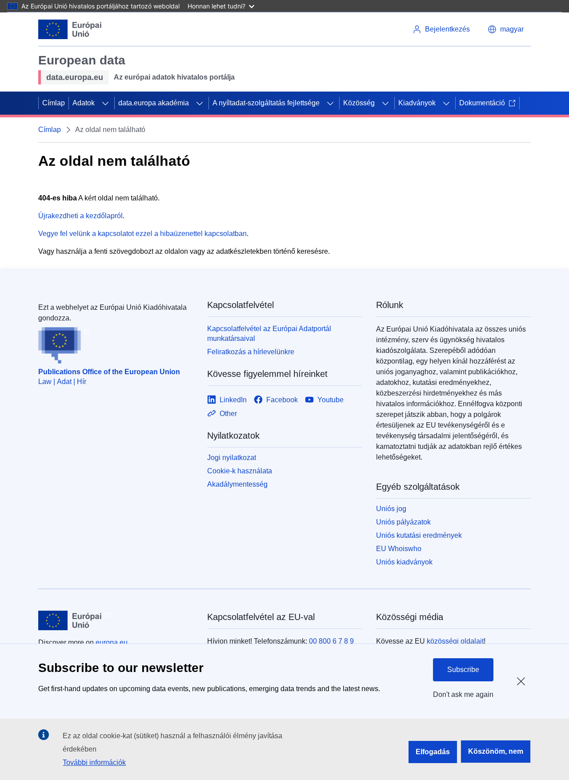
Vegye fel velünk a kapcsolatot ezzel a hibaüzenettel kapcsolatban (142, 233)
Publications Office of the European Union (109, 372)
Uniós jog (391, 508)
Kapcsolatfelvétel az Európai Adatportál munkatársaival (269, 333)
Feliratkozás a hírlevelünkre (250, 352)
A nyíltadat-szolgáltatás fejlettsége (266, 103)
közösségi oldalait (455, 641)
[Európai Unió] (70, 29)
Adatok (83, 103)
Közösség (359, 103)
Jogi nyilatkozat (231, 457)
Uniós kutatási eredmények (419, 535)
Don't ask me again (463, 694)
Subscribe (463, 669)
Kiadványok (417, 103)
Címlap (53, 103)
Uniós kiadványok (404, 562)
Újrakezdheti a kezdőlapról (80, 216)
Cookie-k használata (239, 471)
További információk (94, 762)
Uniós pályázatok (403, 522)
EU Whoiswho (398, 548)
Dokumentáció (482, 103)
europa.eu (112, 642)
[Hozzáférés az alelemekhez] (105, 103)
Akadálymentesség (237, 484)
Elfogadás (433, 752)
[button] (506, 29)
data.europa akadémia (153, 103)
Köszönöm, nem (495, 751)
